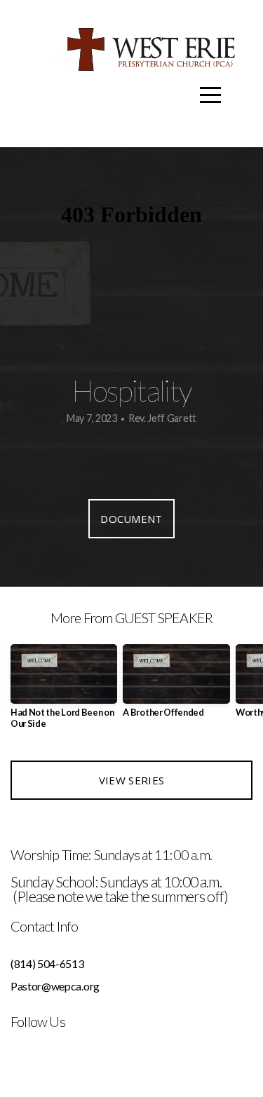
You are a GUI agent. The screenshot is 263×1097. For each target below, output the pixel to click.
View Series (131, 780)
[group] (64, 692)
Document (131, 519)
